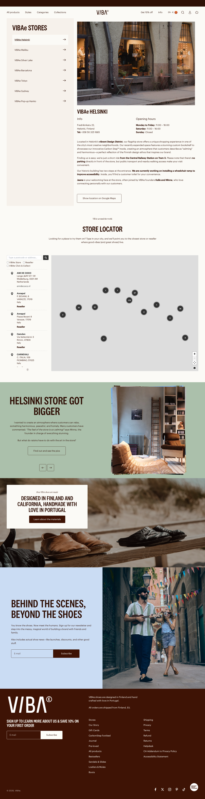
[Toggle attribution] (194, 368)
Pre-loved (94, 746)
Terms (147, 730)
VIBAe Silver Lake (23, 60)
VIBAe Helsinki (22, 39)
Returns (148, 740)
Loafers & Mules (97, 767)
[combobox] (24, 257)
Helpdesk (148, 746)
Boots (92, 772)
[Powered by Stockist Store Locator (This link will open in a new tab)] (27, 369)
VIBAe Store (15, 262)
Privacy (147, 725)
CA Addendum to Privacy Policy (160, 751)
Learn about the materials (47, 519)
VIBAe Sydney (22, 91)
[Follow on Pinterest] (177, 789)
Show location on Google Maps (99, 198)
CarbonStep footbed (100, 735)
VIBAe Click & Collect (19, 265)
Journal (93, 740)
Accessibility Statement (156, 756)
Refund (147, 735)
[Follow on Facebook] (155, 789)
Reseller (29, 262)
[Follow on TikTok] (184, 789)
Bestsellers (94, 756)
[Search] (46, 257)
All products (13, 12)
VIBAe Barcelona (23, 70)
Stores (92, 719)
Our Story (94, 725)
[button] (105, 290)
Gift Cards (94, 730)
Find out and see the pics (46, 450)
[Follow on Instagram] (170, 789)
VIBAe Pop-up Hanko (25, 101)
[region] (124, 313)
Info (160, 12)
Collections (60, 12)
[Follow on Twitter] (162, 789)
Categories (43, 12)
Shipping (148, 719)
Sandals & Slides (97, 761)
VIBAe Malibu (21, 50)
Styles (28, 12)
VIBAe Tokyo (21, 80)
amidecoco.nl (23, 286)
